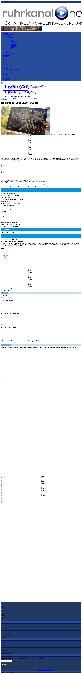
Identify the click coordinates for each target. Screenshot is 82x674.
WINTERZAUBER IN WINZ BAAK (8, 327)
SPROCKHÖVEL (6, 52)
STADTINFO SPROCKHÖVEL (11, 53)
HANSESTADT (11, 40)
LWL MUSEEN (6, 71)
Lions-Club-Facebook (14, 245)
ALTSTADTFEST (6, 80)
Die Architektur (14, 44)
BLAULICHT (5, 56)
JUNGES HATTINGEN (7, 73)
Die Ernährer (13, 45)
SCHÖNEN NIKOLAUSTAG (7, 300)
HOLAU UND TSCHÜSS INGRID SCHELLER (10, 314)
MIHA (7, 66)
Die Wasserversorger (15, 49)
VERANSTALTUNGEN (7, 77)
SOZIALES (5, 58)
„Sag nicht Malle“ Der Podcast (9, 1)
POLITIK (4, 57)
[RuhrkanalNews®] (41, 15)
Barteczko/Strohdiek (8, 156)
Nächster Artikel (7, 290)
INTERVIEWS (10, 38)
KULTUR (4, 62)
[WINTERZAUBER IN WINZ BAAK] (6, 322)
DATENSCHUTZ (6, 642)
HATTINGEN (5, 33)
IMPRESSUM (5, 644)
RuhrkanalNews (62, 243)
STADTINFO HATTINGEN (11, 34)
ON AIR (7, 68)
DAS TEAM (5, 625)
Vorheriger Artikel (7, 288)
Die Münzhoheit (14, 47)
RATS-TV (5, 67)
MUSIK (7, 64)
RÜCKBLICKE (8, 36)
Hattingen (7, 106)
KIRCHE (4, 60)
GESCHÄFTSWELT (9, 50)
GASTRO (7, 51)
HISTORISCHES (9, 35)
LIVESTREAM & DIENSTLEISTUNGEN (13, 69)
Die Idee (12, 41)
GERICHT (5, 74)
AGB (4, 645)
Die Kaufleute (13, 46)
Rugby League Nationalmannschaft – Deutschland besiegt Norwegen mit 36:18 (20, 341)
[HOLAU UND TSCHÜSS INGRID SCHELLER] (6, 309)
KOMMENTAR (6, 72)
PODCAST (5, 75)
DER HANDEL (13, 42)
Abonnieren (5, 664)
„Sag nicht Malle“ (6, 78)
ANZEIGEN (5, 627)
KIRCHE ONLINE (9, 61)
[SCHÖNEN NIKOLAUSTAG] (4, 295)
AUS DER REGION (6, 55)
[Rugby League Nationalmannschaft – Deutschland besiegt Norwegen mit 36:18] (6, 336)
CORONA (10, 39)
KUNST (7, 63)
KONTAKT (5, 628)
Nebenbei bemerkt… (7, 2)
